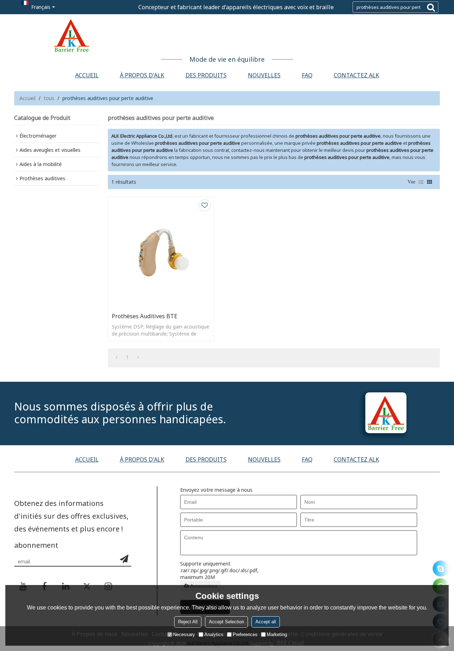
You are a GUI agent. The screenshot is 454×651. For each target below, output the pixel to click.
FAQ (307, 75)
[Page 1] (116, 357)
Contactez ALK (356, 75)
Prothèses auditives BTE (144, 316)
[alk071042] (441, 568)
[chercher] (431, 7)
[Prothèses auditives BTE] (161, 252)
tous (49, 98)
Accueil (87, 75)
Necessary (184, 634)
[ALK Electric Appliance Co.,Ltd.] (227, 35)
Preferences (245, 634)
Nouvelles (264, 75)
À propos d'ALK (142, 75)
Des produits (206, 75)
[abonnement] (124, 559)
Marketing (277, 634)
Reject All (188, 621)
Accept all (265, 621)
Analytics (213, 634)
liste (421, 182)
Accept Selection (226, 621)
